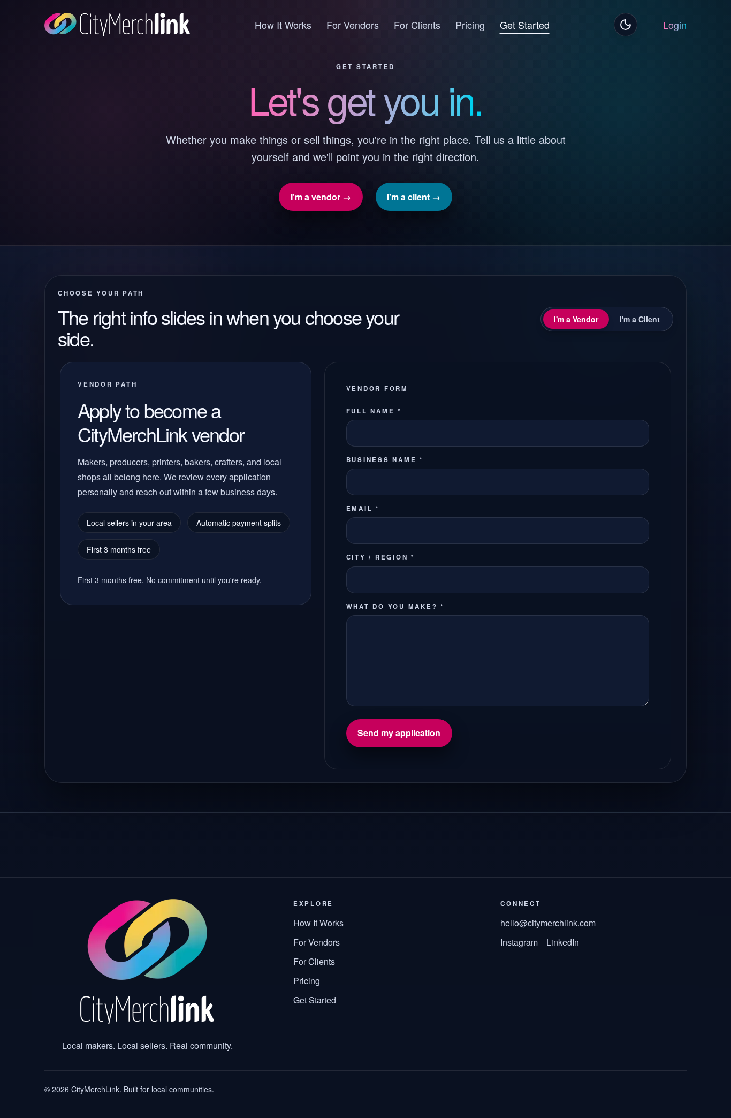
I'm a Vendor (576, 319)
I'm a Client (640, 319)
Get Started (525, 25)
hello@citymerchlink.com (548, 923)
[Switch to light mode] (625, 24)
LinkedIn (562, 942)
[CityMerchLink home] (117, 24)
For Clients (417, 25)
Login (675, 25)
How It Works (283, 25)
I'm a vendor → (321, 197)
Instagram (519, 942)
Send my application (398, 733)
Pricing (470, 25)
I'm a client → (413, 197)
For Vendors (352, 25)
